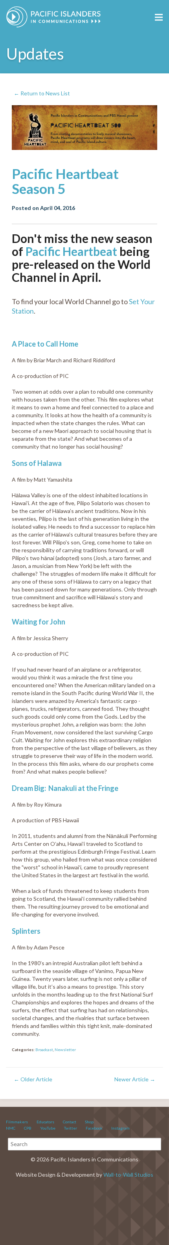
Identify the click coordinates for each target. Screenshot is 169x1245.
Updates (35, 53)
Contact (69, 1121)
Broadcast (44, 1049)
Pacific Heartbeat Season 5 (65, 181)
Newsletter (65, 1049)
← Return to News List (42, 93)
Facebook (94, 1128)
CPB (27, 1128)
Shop (89, 1121)
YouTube (47, 1128)
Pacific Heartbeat (71, 251)
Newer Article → (134, 1079)
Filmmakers (17, 1121)
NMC (10, 1128)
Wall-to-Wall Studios (128, 1174)
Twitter (70, 1128)
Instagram (120, 1128)
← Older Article (33, 1079)
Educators (45, 1121)
